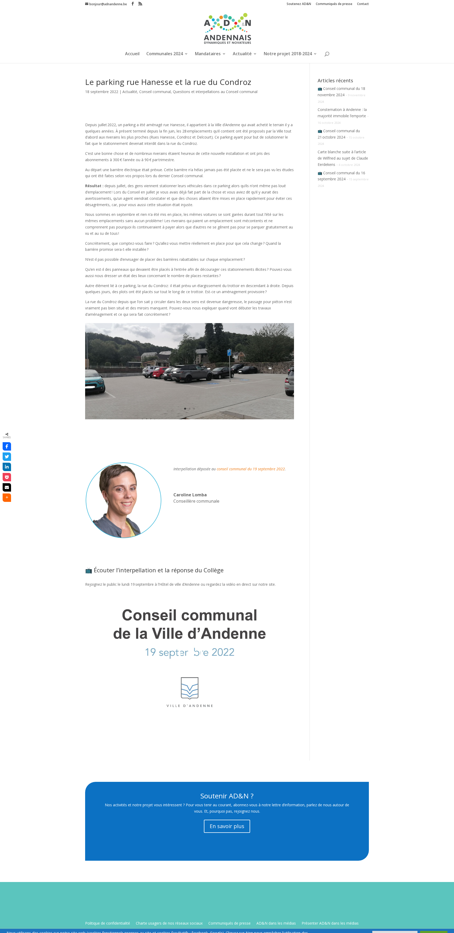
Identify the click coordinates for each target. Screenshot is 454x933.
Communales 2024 (164, 54)
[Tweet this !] (7, 456)
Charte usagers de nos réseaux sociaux (169, 923)
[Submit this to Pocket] (7, 477)
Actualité (242, 54)
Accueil (132, 54)
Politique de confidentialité (107, 923)
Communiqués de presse (334, 4)
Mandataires (208, 54)
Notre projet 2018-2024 (288, 54)
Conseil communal (155, 91)
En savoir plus (227, 826)
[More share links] (7, 497)
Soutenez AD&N (299, 4)
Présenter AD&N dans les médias (330, 923)
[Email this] (7, 487)
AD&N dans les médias (276, 923)
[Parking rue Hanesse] (189, 419)
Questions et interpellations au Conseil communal (215, 91)
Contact (363, 4)
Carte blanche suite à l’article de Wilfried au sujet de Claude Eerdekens (343, 158)
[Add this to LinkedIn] (7, 467)
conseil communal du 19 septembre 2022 (251, 468)
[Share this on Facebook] (7, 446)
